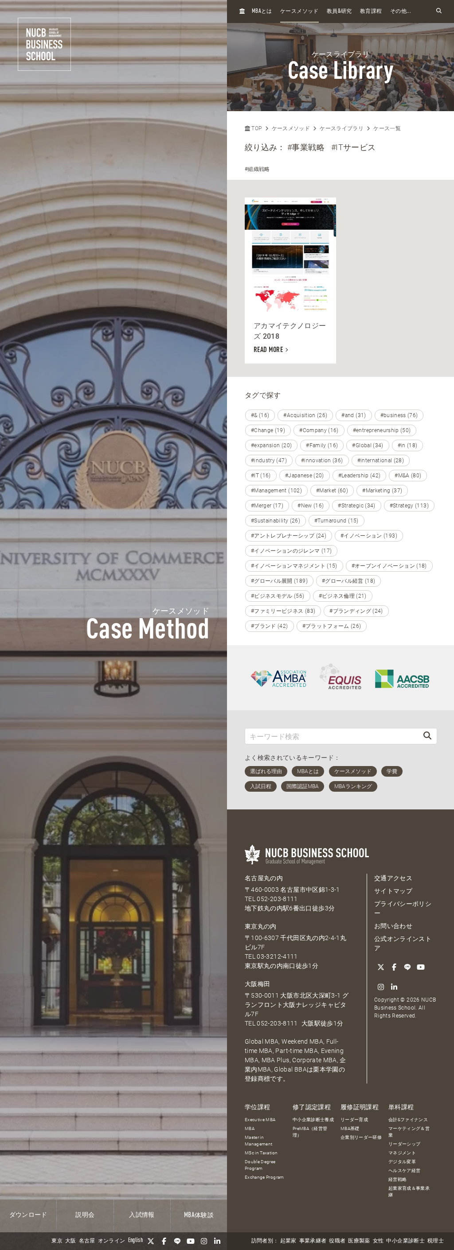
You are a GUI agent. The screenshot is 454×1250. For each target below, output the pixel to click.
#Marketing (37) (382, 491)
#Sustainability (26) (275, 521)
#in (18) (408, 445)
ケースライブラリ (342, 128)
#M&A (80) (408, 475)
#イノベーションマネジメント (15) (294, 566)
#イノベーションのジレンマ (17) (291, 551)
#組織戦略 (257, 169)
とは (262, 11)
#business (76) (399, 415)
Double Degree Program (260, 1165)
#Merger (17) (267, 506)
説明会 (84, 1215)
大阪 (70, 1241)
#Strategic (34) (356, 506)
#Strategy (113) (409, 506)
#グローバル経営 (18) (349, 581)
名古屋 (87, 1241)
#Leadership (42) (359, 475)
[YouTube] (190, 1241)
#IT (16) (261, 475)
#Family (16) (322, 445)
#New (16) (310, 506)
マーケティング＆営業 (409, 1132)
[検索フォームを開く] (439, 11)
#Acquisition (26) (305, 415)
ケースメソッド (299, 11)
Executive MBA (260, 1119)
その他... (400, 11)
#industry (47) (269, 460)
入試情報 (141, 1215)
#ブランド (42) (269, 626)
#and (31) (353, 415)
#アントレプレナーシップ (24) (288, 536)
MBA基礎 (350, 1128)
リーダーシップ (404, 1144)
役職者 (337, 1241)
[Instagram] (204, 1241)
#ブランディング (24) (356, 611)
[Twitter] (150, 1241)
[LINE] (177, 1241)
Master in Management (259, 1140)
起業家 (288, 1241)
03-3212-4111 (277, 956)
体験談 (199, 1215)
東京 (57, 1241)
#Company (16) (319, 430)
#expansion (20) (271, 445)
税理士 (435, 1241)
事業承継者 (313, 1241)
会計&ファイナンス (408, 1119)
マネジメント (402, 1152)
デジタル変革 (402, 1161)
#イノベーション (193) (368, 536)
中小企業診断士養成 (313, 1119)
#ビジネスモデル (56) (278, 596)
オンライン (111, 1241)
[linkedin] (217, 1241)
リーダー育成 (354, 1119)
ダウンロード (28, 1215)
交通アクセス (393, 878)
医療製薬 (359, 1241)
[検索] (427, 736)
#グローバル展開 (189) (279, 581)
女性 (378, 1241)
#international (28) (380, 460)
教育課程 (371, 11)
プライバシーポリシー (402, 908)
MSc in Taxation (261, 1152)
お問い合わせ (393, 925)
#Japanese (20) (304, 475)
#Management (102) (276, 491)
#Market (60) (332, 491)
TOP (256, 128)
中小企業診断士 (405, 1241)
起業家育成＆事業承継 (409, 1191)
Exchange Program (264, 1177)
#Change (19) (268, 430)
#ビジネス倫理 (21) (343, 596)
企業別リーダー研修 (361, 1137)
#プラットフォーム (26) (331, 626)
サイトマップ (393, 890)
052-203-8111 (277, 898)
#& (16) (260, 415)
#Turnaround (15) (336, 521)
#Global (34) (367, 445)
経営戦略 (397, 1179)
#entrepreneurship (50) (382, 430)
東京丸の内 (261, 926)
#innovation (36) (322, 460)
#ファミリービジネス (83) (283, 611)
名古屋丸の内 (264, 878)
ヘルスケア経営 (404, 1170)
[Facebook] (164, 1241)
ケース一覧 (387, 128)
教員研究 (339, 11)
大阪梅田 (257, 983)
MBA (249, 1128)
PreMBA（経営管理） (310, 1132)
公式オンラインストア (402, 943)
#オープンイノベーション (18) (389, 566)
